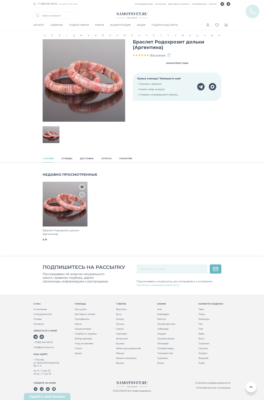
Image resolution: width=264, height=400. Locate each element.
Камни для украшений (128, 348)
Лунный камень (165, 338)
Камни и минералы (126, 358)
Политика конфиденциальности (213, 383)
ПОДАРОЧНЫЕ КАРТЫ (165, 25)
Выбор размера (83, 338)
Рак (200, 324)
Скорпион (203, 343)
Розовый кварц (165, 348)
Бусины (120, 343)
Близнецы (203, 319)
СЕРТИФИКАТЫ (199, 4)
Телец (201, 314)
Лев (200, 328)
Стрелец (203, 348)
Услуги (78, 348)
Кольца (120, 319)
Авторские (122, 338)
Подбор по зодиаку (86, 333)
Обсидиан (163, 343)
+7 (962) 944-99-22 (47, 3)
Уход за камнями (84, 343)
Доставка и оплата (85, 314)
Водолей (203, 358)
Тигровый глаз (165, 353)
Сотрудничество (42, 314)
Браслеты (121, 309)
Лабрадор (163, 328)
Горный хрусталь (166, 324)
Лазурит (161, 333)
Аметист (161, 319)
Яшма (160, 363)
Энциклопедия (83, 328)
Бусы (119, 314)
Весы (201, 338)
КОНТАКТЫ (160, 4)
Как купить (81, 309)
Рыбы (201, 363)
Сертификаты (82, 319)
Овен (201, 309)
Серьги (120, 328)
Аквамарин (163, 314)
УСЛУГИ (212, 4)
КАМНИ (99, 25)
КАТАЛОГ (38, 25)
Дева (201, 333)
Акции (78, 353)
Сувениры (121, 333)
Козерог (202, 353)
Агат (159, 309)
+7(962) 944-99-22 (43, 342)
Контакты (38, 324)
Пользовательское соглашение (213, 387)
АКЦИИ (141, 25)
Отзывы (37, 319)
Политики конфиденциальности (158, 285)
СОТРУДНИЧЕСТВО (143, 4)
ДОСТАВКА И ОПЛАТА (179, 4)
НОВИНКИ (56, 25)
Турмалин (162, 358)
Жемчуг (120, 353)
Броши (120, 363)
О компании (40, 309)
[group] (84, 80)
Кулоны (120, 324)
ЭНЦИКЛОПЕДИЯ (120, 25)
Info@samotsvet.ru (43, 347)
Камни (78, 324)
